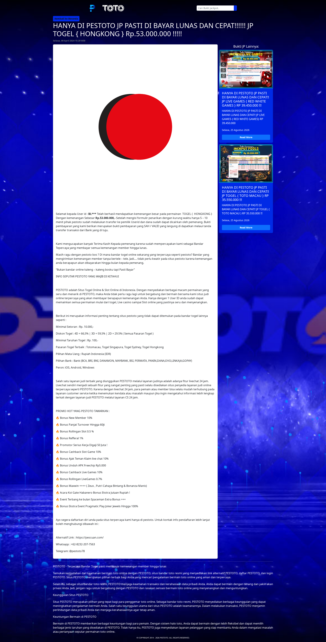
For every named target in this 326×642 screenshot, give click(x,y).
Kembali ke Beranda (66, 18)
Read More (246, 137)
